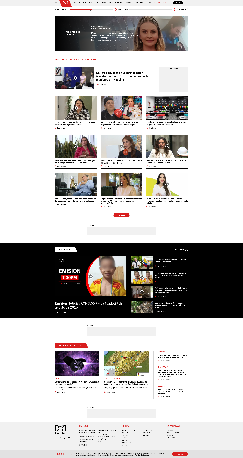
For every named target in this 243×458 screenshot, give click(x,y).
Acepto (180, 454)
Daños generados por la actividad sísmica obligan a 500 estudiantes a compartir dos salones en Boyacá (171, 290)
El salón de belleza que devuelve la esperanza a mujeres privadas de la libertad (166, 123)
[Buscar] (187, 3)
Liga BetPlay (163, 367)
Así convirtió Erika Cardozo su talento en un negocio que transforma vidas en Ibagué (119, 123)
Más (179, 249)
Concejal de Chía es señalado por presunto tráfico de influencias (171, 261)
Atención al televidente (87, 433)
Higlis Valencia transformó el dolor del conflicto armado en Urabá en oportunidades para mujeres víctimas (121, 200)
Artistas (161, 352)
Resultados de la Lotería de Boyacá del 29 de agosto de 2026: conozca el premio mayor (172, 391)
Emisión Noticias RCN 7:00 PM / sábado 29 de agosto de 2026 (88, 305)
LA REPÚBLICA (147, 430)
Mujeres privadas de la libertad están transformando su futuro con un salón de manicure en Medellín (122, 76)
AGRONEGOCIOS (148, 435)
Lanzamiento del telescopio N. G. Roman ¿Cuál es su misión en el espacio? (77, 383)
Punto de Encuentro (161, 3)
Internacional (88, 3)
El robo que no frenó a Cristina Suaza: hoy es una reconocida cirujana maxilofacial (75, 123)
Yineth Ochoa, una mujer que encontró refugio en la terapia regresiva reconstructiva (75, 161)
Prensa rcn (83, 442)
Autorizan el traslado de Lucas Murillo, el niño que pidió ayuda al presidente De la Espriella (170, 275)
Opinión (148, 3)
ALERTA (124, 440)
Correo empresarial (86, 439)
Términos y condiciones (120, 453)
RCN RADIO (125, 435)
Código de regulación (86, 437)
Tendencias (139, 3)
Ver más (121, 215)
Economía (128, 3)
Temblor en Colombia (112, 378)
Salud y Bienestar (115, 3)
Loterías (161, 386)
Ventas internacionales (106, 437)
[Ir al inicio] (65, 3)
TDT (133, 430)
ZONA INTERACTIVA (173, 433)
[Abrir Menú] (56, 3)
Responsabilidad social (87, 430)
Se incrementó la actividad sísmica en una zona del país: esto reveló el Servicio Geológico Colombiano (126, 383)
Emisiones (61, 9)
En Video (66, 249)
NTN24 (124, 430)
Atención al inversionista (83, 445)
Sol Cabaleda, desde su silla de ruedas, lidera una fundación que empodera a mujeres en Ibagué (75, 199)
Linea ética (102, 439)
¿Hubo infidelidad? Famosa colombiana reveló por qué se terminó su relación (172, 356)
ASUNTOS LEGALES (149, 433)
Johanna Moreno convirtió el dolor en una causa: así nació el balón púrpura (121, 161)
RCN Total (125, 433)
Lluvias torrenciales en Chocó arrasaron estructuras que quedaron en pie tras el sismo (170, 305)
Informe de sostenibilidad (103, 433)
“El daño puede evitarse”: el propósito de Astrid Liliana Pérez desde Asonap (166, 161)
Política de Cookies (142, 455)
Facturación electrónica (107, 430)
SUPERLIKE (170, 435)
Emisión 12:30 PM (123, 9)
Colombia (76, 3)
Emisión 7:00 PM (181, 9)
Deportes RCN (101, 3)
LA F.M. (124, 438)
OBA (99, 442)
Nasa (57, 378)
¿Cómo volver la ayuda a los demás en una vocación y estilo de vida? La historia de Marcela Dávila (167, 200)
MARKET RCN (171, 438)
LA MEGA (124, 445)
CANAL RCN (178, 3)
